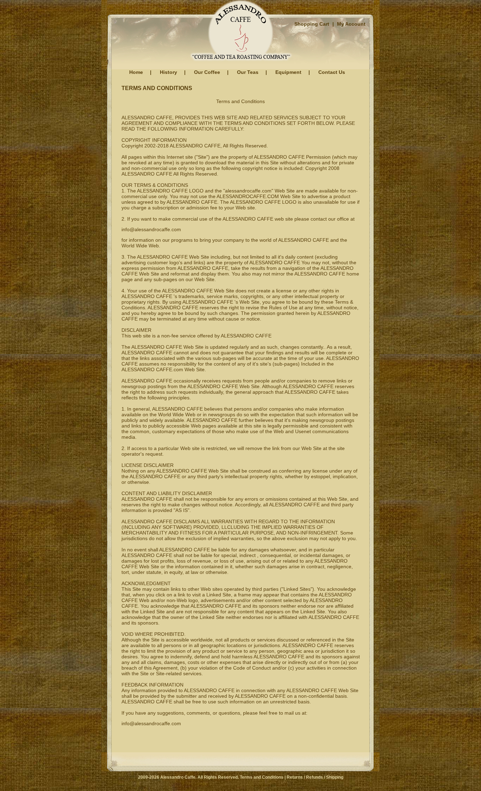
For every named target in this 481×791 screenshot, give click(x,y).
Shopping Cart (311, 24)
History (168, 72)
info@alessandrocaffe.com (151, 229)
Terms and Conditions (261, 777)
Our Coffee (207, 72)
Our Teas (247, 72)
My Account (351, 24)
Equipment (288, 72)
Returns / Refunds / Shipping (315, 777)
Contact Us (331, 72)
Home (136, 72)
